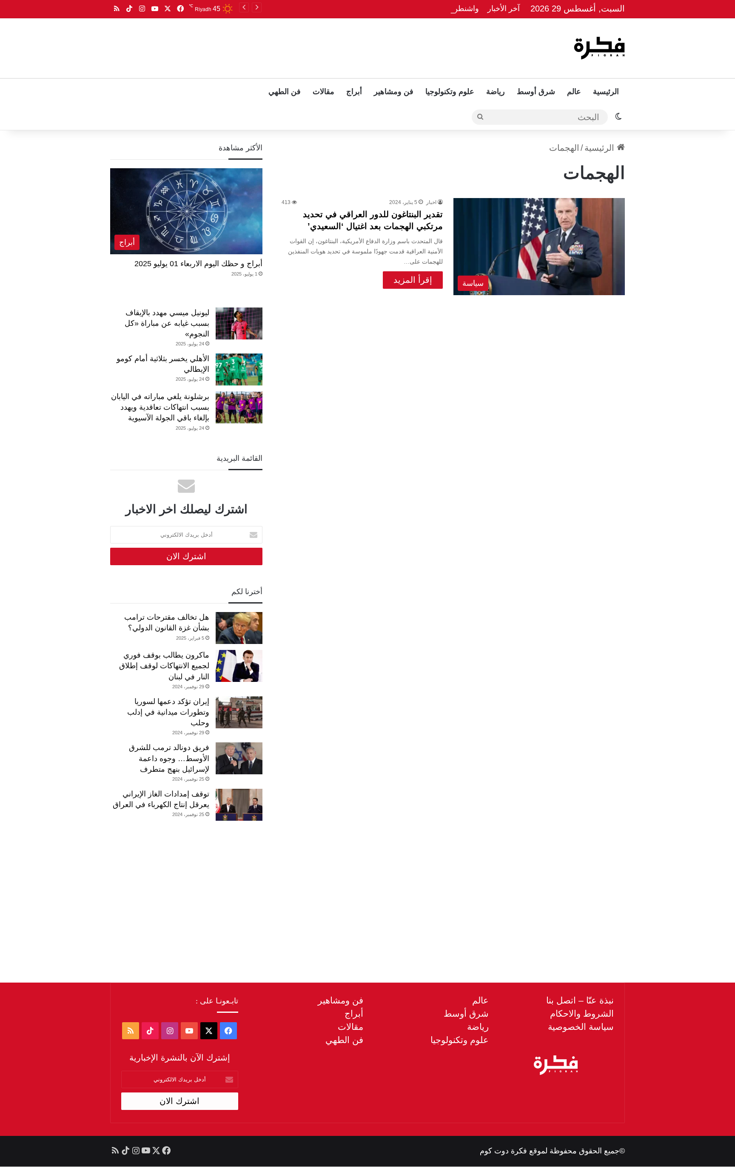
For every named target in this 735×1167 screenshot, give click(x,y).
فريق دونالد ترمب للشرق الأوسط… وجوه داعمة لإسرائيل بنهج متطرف (169, 758)
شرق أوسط (536, 91)
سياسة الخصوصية (581, 1027)
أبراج (354, 91)
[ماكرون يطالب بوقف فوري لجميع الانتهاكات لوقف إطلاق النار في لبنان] (239, 666)
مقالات (323, 91)
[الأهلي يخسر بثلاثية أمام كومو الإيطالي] (239, 369)
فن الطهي (284, 91)
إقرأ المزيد (412, 280)
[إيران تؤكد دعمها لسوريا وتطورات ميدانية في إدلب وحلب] (239, 712)
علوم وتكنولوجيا (449, 91)
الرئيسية (606, 91)
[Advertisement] (281, 46)
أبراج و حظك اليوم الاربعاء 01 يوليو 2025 (198, 263)
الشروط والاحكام (582, 1013)
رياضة (495, 91)
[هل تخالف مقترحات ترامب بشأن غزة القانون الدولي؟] (239, 628)
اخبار (431, 202)
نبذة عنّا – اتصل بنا (580, 1000)
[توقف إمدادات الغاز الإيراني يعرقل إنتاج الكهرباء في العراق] (239, 805)
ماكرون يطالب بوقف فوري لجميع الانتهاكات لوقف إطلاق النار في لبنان (164, 666)
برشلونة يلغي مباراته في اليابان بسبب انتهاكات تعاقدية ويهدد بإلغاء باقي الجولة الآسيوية (160, 407)
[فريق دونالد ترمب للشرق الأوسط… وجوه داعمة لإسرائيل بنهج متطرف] (239, 758)
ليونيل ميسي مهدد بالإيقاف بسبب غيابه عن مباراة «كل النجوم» (167, 323)
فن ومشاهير (393, 91)
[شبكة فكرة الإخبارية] (599, 48)
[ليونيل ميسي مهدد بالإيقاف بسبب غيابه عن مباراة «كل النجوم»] (239, 323)
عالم (574, 91)
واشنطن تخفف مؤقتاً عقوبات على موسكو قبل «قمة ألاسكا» (383, 8)
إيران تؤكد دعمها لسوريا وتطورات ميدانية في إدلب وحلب (168, 712)
